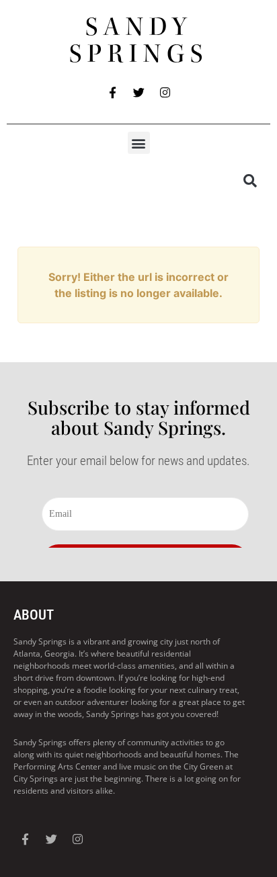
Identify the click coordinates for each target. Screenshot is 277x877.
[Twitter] (138, 92)
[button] (139, 143)
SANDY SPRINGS (138, 40)
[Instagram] (164, 92)
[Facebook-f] (112, 92)
